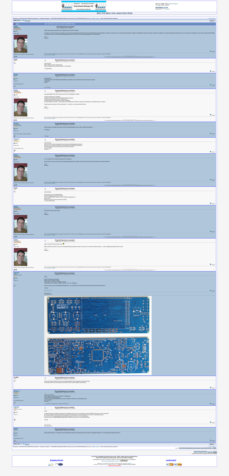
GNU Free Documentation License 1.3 (111, 461)
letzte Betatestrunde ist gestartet (110, 18)
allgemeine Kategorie (45, 18)
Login (170, 3)
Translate (167, 9)
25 (23, 20)
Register (175, 3)
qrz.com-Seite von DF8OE (49, 54)
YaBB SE (130, 463)
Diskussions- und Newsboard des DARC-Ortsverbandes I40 (26, 18)
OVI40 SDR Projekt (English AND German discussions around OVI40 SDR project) (69, 18)
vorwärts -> (213, 18)
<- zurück (209, 18)
